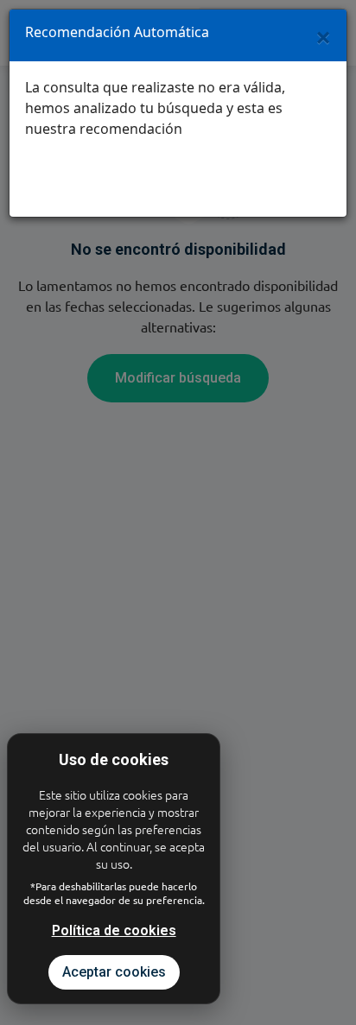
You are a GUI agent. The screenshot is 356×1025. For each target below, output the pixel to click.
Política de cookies (114, 930)
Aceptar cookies (114, 972)
